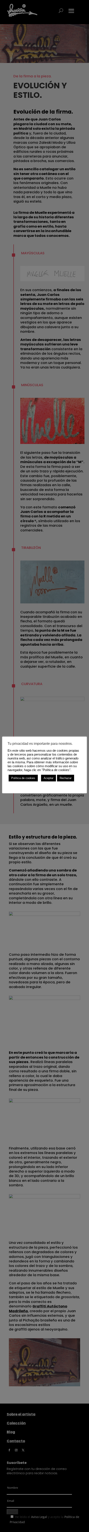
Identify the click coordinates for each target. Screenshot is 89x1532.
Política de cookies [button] (23, 778)
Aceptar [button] (48, 778)
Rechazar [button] (66, 778)
